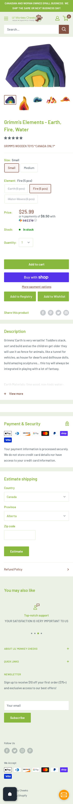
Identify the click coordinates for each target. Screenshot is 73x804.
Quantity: (10, 242)
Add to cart (36, 264)
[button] (13, 138)
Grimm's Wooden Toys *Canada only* (29, 146)
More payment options (36, 286)
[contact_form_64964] (64, 795)
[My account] (57, 18)
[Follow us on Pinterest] (30, 751)
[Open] (10, 794)
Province (10, 507)
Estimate (16, 551)
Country (9, 488)
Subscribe (17, 718)
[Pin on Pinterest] (51, 312)
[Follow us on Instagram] (22, 751)
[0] (65, 18)
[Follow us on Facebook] (7, 751)
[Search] (64, 29)
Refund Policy (13, 569)
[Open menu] (6, 18)
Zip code (9, 526)
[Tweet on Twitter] (58, 312)
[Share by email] (66, 312)
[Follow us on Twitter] (14, 751)
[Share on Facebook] (43, 312)
